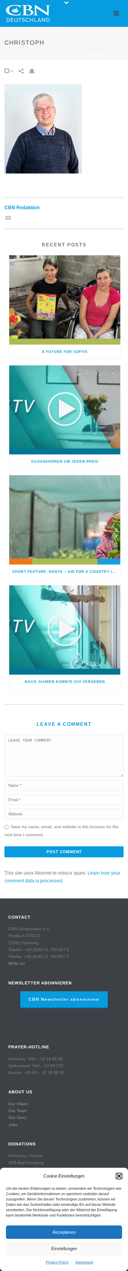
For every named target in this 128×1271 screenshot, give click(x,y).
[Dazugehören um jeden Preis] (64, 410)
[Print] (34, 71)
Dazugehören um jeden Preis (65, 461)
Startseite (30, 55)
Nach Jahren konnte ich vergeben (65, 682)
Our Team (17, 1110)
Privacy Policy (57, 1262)
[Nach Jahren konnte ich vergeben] (64, 630)
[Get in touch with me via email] (8, 218)
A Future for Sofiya (65, 352)
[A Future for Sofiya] (64, 300)
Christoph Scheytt (64, 55)
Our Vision (18, 1103)
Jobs (12, 1124)
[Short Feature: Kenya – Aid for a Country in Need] (64, 520)
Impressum (84, 1262)
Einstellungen (64, 1248)
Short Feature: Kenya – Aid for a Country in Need (66, 572)
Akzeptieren (64, 1232)
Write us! (16, 963)
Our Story (17, 1117)
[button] (119, 1176)
